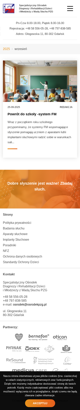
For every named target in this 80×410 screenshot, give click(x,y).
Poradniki (9, 245)
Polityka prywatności (17, 222)
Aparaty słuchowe (15, 234)
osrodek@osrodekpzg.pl (30, 304)
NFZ (6, 250)
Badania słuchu (13, 228)
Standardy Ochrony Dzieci (21, 262)
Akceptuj (40, 403)
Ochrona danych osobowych (22, 256)
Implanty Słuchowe (16, 239)
